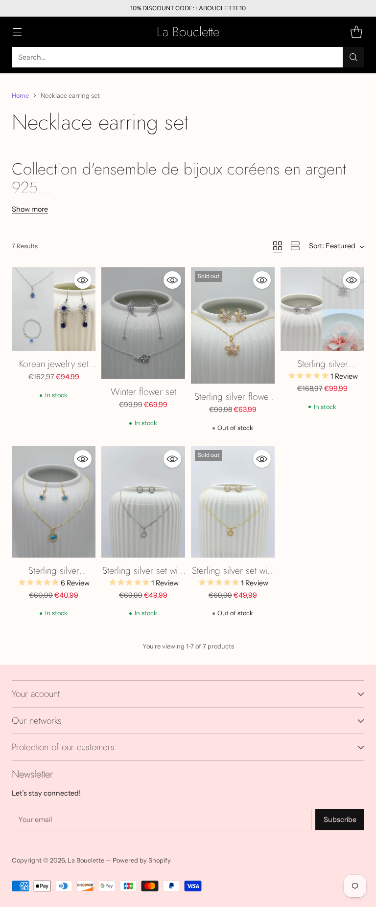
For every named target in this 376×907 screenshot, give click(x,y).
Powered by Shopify (142, 860)
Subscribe (340, 819)
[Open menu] (17, 32)
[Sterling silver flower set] (233, 325)
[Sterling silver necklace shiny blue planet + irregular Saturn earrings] (53, 502)
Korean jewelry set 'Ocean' (54, 371)
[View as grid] (277, 246)
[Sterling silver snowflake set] (322, 309)
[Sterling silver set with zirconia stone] (143, 502)
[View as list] (295, 246)
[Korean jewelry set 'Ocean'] (53, 309)
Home (20, 95)
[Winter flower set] (143, 323)
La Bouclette (86, 860)
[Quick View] (83, 280)
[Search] (353, 57)
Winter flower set (143, 391)
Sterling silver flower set (233, 403)
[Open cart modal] (356, 32)
